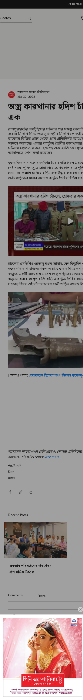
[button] (80, 609)
